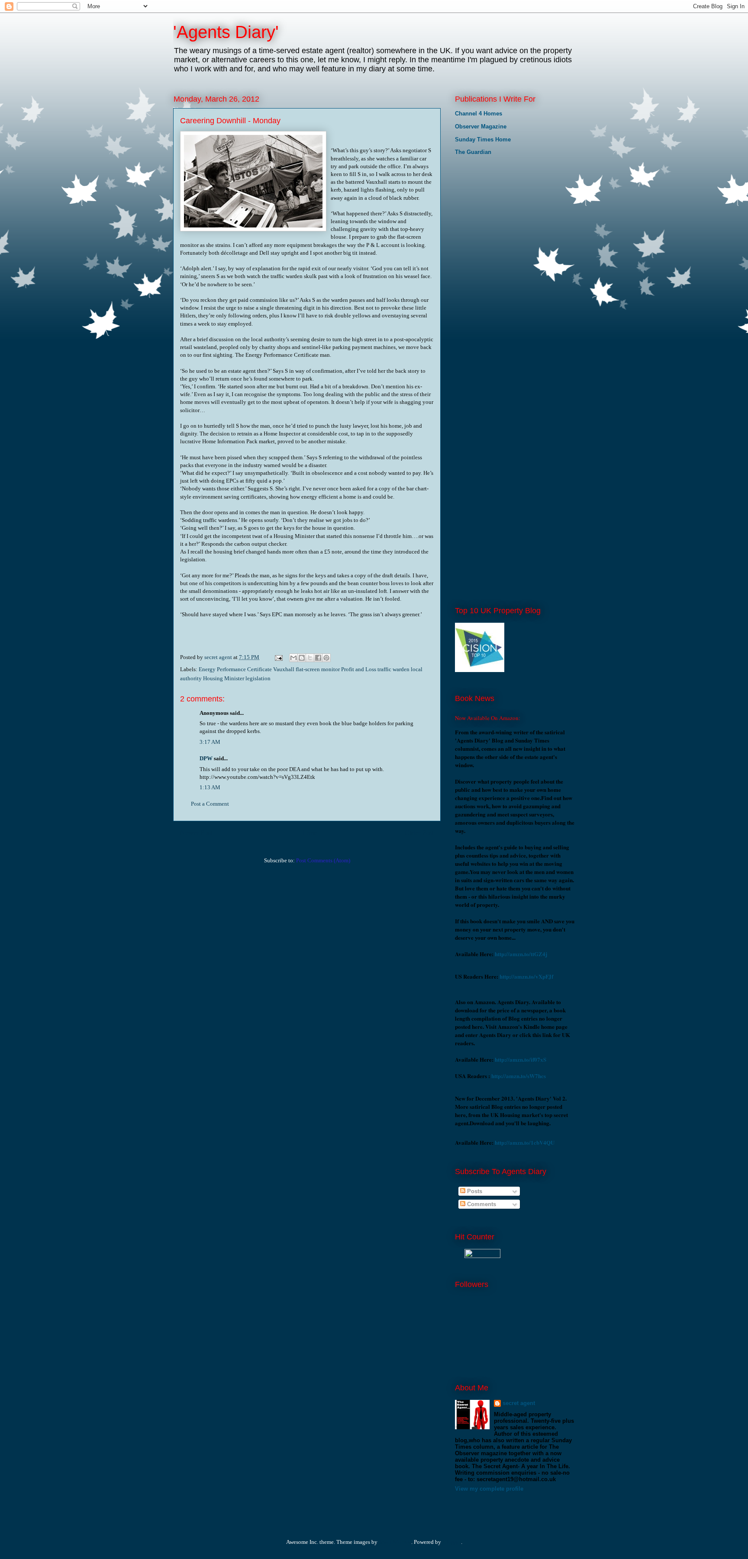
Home (308, 832)
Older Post (419, 832)
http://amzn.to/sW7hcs (518, 1076)
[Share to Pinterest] (326, 657)
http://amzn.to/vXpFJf (526, 976)
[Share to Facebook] (318, 657)
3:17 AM (210, 742)
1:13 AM (210, 787)
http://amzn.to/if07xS (520, 1059)
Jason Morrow (395, 1542)
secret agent (519, 1403)
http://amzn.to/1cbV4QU (525, 1142)
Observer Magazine (480, 126)
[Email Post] (278, 657)
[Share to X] (310, 657)
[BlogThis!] (301, 657)
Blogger (451, 1542)
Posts (473, 1191)
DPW (206, 758)
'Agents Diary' (226, 32)
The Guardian (473, 152)
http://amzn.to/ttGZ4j (521, 954)
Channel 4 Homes (478, 113)
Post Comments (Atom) (323, 860)
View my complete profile (489, 1488)
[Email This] (293, 657)
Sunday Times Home (483, 139)
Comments (480, 1204)
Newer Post (196, 832)
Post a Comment (210, 803)
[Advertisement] (498, 220)
